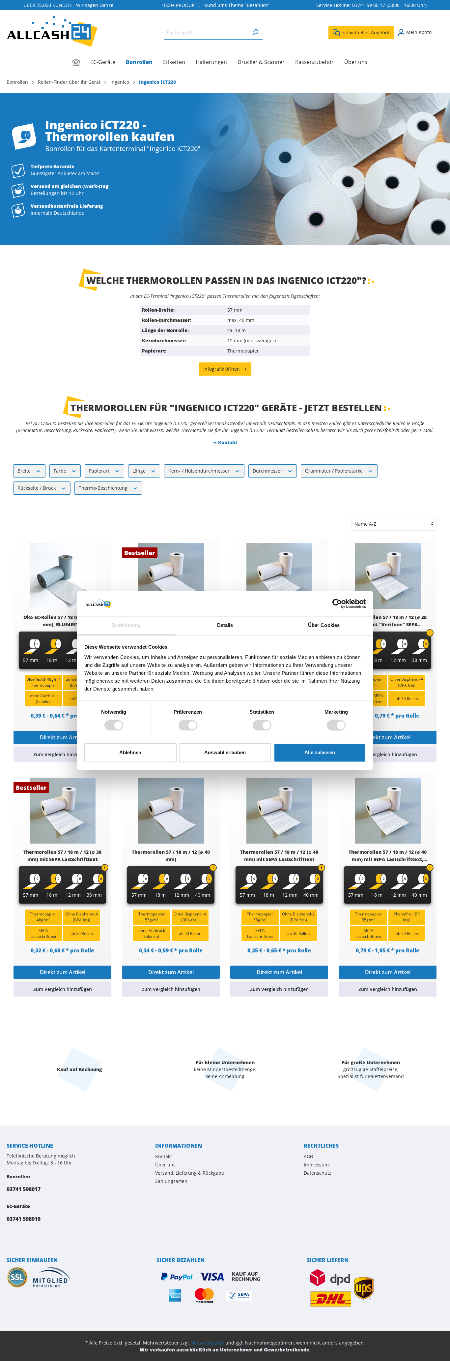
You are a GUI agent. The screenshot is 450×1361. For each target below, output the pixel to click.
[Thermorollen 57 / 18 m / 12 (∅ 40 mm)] (170, 811)
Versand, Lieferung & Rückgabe (189, 1173)
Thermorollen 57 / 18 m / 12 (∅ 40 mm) (171, 855)
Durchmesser (268, 471)
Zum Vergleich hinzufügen (62, 754)
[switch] (188, 725)
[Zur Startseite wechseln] (52, 31)
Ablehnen (130, 753)
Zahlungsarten (171, 1181)
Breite (24, 471)
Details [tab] (225, 625)
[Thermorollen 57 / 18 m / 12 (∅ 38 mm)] (170, 576)
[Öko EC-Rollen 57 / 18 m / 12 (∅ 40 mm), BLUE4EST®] (62, 576)
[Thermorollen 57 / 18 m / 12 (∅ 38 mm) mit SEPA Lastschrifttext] (62, 811)
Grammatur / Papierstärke (334, 471)
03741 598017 (24, 1189)
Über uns (165, 1164)
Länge (139, 471)
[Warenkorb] (439, 30)
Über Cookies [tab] (324, 625)
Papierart (100, 471)
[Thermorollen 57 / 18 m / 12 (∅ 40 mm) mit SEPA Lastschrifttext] (279, 811)
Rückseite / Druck (37, 488)
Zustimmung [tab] (126, 625)
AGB (308, 1156)
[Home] (81, 63)
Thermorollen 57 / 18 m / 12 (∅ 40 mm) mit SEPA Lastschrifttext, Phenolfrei (388, 856)
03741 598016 (24, 1218)
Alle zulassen (319, 753)
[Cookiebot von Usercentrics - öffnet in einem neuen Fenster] (337, 603)
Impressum (316, 1164)
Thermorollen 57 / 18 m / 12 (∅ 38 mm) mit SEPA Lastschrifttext (62, 855)
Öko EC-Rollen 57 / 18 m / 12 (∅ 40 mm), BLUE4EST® (62, 621)
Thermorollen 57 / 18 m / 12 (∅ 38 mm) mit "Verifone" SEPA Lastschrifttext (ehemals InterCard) (387, 621)
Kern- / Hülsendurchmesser (199, 471)
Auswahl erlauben (225, 753)
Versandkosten (207, 1343)
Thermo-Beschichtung (104, 488)
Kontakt (163, 1156)
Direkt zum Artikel (62, 737)
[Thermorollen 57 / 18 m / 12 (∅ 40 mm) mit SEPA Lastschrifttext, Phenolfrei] (387, 811)
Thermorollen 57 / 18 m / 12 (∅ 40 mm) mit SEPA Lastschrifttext (279, 855)
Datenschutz (317, 1173)
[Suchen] (255, 32)
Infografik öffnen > (225, 369)
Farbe (61, 471)
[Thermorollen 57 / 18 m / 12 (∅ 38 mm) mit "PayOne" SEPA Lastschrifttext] (279, 576)
